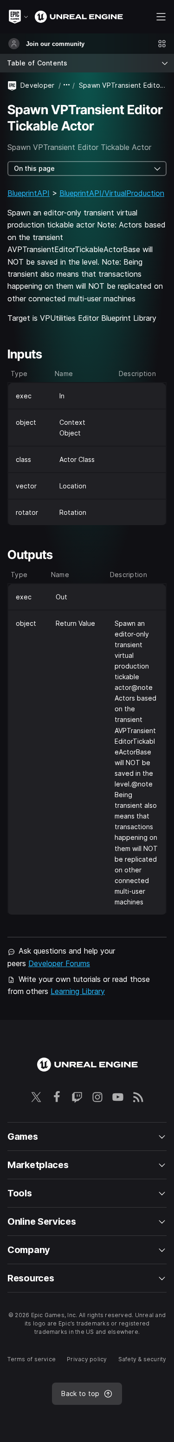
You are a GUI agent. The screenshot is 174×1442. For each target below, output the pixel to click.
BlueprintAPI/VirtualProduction (111, 193)
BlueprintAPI (28, 193)
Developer (37, 85)
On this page (34, 168)
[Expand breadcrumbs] (66, 85)
